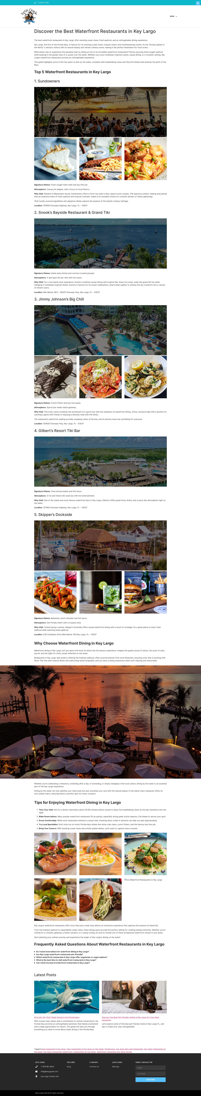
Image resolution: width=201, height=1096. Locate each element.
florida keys (110, 1049)
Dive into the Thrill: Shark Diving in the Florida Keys (56, 1017)
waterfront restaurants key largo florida (114, 1052)
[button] (198, 3)
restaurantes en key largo (84, 1052)
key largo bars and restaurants (129, 1049)
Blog (172, 16)
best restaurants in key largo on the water (85, 1049)
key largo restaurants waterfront (58, 1052)
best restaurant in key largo (53, 1049)
